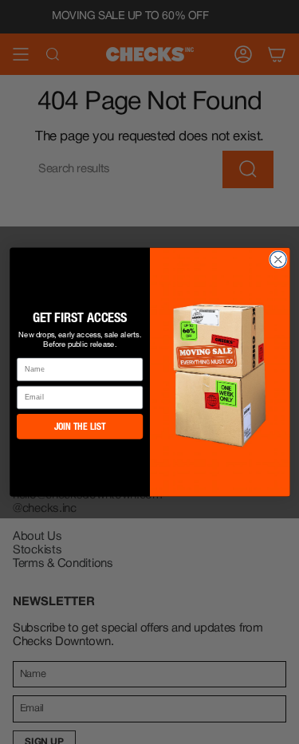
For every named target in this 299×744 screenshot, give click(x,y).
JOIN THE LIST (79, 426)
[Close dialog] (277, 259)
